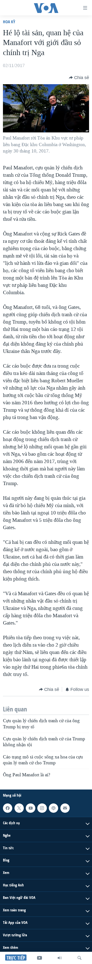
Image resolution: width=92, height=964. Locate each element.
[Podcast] (53, 808)
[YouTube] (39, 958)
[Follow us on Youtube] (30, 808)
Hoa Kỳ (9, 21)
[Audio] (59, 958)
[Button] (79, 77)
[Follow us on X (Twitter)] (19, 808)
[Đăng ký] (65, 808)
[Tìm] (79, 958)
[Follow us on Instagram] (42, 808)
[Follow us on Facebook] (7, 808)
